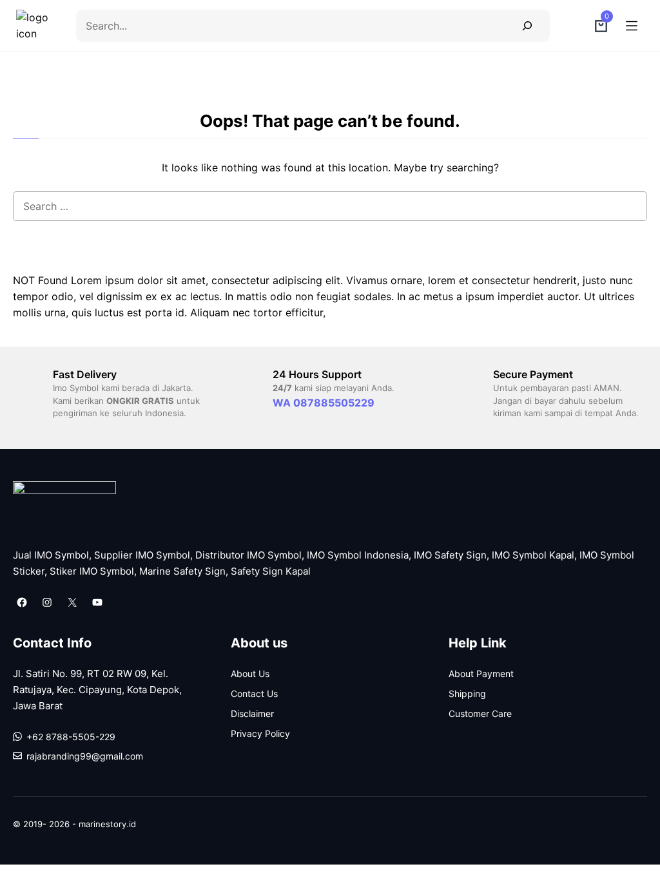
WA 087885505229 (323, 402)
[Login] (572, 26)
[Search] (527, 25)
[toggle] (631, 25)
